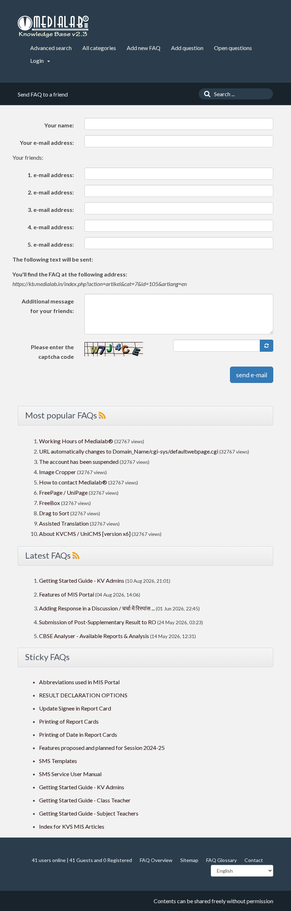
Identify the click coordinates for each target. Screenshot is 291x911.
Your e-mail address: (47, 142)
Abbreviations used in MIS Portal (79, 682)
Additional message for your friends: (48, 306)
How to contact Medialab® (73, 482)
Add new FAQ (143, 47)
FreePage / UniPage (63, 492)
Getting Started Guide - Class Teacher (85, 800)
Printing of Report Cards (69, 721)
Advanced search (51, 47)
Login (37, 60)
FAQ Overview (156, 860)
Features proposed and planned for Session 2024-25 (102, 747)
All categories (99, 47)
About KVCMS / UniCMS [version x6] (85, 533)
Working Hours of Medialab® (76, 441)
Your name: (59, 125)
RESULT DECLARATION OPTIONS (83, 695)
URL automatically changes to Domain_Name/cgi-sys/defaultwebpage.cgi (128, 451)
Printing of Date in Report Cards (78, 734)
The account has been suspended (79, 461)
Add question (187, 47)
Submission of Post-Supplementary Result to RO (97, 622)
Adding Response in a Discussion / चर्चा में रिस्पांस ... (97, 608)
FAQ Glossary (221, 860)
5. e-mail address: (51, 244)
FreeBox (49, 502)
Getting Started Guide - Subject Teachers (88, 813)
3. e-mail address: (51, 209)
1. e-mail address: (51, 174)
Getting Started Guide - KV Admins (81, 580)
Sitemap (189, 860)
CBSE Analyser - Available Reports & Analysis (94, 635)
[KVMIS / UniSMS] (53, 27)
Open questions (233, 47)
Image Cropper (57, 471)
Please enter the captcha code (52, 352)
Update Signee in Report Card (75, 708)
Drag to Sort (54, 513)
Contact (254, 860)
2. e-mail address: (51, 192)
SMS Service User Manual (70, 773)
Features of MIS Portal (66, 594)
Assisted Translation (64, 523)
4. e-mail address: (51, 227)
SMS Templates (58, 760)
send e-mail (251, 375)
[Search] (205, 93)
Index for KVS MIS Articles (71, 826)
